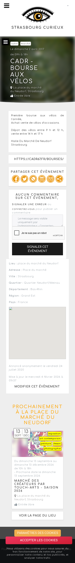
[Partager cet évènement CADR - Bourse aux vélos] (59, 179)
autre (14, 43)
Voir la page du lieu (37, 515)
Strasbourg (36, 91)
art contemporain (50, 438)
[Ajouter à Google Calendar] (42, 179)
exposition (54, 434)
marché (25, 43)
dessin (57, 443)
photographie (52, 449)
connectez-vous (23, 209)
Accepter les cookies (39, 540)
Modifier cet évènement (37, 386)
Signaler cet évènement (37, 249)
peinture (46, 443)
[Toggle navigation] (7, 6)
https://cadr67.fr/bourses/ (39, 159)
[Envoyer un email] (50, 179)
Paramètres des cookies (37, 533)
